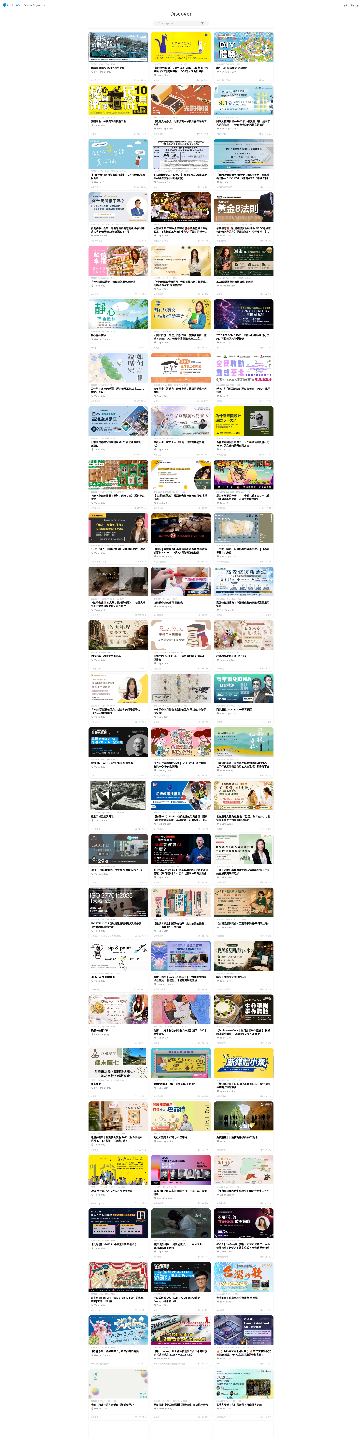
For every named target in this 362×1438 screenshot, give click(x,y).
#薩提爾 (157, 668)
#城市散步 (96, 668)
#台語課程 (96, 187)
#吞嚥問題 (158, 615)
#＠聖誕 (220, 668)
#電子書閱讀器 (223, 989)
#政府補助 (158, 508)
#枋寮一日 (96, 80)
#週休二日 (96, 722)
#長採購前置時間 (224, 187)
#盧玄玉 (157, 454)
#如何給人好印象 (98, 561)
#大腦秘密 (158, 294)
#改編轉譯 (158, 1203)
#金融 (94, 882)
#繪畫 (156, 1042)
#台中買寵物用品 (161, 775)
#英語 (156, 347)
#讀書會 (95, 1149)
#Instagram (222, 1256)
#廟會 (94, 133)
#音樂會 (95, 1417)
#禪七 (94, 1096)
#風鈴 (156, 722)
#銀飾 (156, 1417)
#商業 (219, 722)
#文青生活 (158, 133)
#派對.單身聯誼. (161, 240)
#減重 (219, 829)
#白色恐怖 (221, 133)
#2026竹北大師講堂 (100, 1363)
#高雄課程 (221, 1096)
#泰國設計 (221, 454)
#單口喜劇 (221, 508)
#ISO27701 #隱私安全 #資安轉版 (106, 936)
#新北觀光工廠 (223, 80)
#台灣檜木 (96, 829)
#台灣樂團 (158, 1096)
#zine (156, 80)
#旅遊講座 (221, 1149)
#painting (95, 989)
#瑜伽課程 (96, 615)
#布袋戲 (220, 1310)
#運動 (156, 401)
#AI (155, 187)
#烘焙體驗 (221, 1042)
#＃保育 (157, 882)
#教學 (219, 294)
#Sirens (157, 1256)
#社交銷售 (221, 240)
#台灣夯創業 (97, 240)
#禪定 (94, 347)
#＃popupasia (97, 1203)
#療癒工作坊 (159, 989)
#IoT (219, 1363)
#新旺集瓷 (221, 1417)
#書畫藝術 (158, 936)
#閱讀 (219, 775)
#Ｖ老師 (95, 294)
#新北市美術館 (223, 561)
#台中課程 (158, 829)
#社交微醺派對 (160, 561)
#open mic (96, 1310)
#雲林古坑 (221, 1203)
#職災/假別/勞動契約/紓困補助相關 (169, 1363)
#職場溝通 (221, 882)
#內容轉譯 (96, 401)
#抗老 (219, 615)
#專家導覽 (96, 508)
